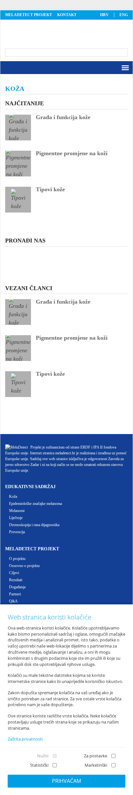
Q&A (13, 601)
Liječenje (16, 518)
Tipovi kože (50, 189)
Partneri (15, 594)
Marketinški (96, 765)
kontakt (67, 15)
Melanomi (17, 510)
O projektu (17, 558)
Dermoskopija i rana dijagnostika (34, 525)
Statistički (39, 765)
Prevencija (17, 532)
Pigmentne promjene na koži (71, 153)
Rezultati (15, 580)
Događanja (17, 587)
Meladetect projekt (28, 15)
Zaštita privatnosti (25, 739)
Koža (13, 496)
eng (123, 15)
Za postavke (95, 756)
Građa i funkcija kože (63, 117)
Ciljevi (14, 573)
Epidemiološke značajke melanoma (35, 503)
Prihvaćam (66, 780)
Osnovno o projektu (24, 565)
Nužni (42, 756)
